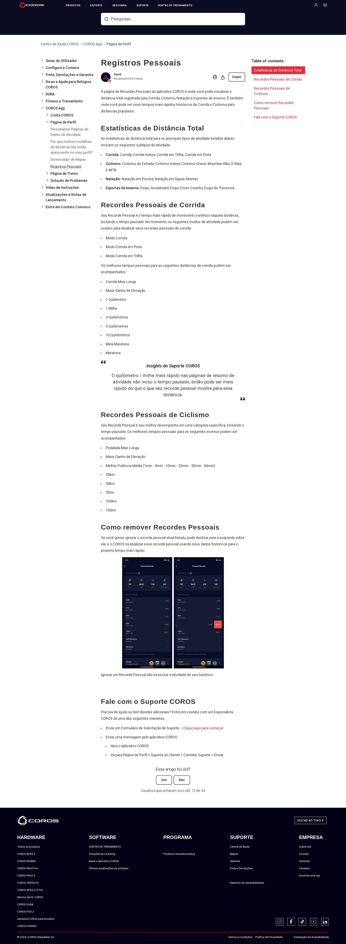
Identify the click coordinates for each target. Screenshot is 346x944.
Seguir (236, 77)
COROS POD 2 (25, 911)
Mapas (234, 853)
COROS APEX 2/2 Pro (30, 889)
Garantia (235, 861)
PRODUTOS (73, 5)
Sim (164, 780)
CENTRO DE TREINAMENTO (175, 5)
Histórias (304, 861)
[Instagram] (280, 922)
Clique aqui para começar (203, 728)
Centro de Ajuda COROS (60, 44)
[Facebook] (291, 922)
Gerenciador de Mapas (68, 159)
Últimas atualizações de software (108, 868)
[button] (68, 60)
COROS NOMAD (26, 861)
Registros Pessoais (65, 166)
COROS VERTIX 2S (28, 882)
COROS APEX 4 (26, 853)
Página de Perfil (119, 44)
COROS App (92, 44)
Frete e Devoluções (241, 868)
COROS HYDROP (27, 926)
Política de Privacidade (269, 937)
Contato (304, 853)
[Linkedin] (325, 922)
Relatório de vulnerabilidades (247, 882)
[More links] (324, 4)
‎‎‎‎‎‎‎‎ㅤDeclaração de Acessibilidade (311, 937)
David (117, 74)
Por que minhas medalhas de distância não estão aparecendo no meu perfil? (71, 147)
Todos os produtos (28, 846)
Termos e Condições (240, 937)
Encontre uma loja (309, 875)
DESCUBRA (119, 5)
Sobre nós (305, 846)
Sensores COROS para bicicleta (35, 918)
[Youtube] (314, 922)
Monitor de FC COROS (30, 897)
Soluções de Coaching (102, 853)
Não (182, 780)
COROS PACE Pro (27, 868)
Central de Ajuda (239, 846)
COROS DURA (25, 904)
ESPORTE (96, 5)
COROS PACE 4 (26, 875)
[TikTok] (302, 922)
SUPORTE (142, 5)
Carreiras (304, 868)
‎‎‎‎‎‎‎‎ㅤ (287, 937)
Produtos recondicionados (179, 853)
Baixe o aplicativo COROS (104, 861)
